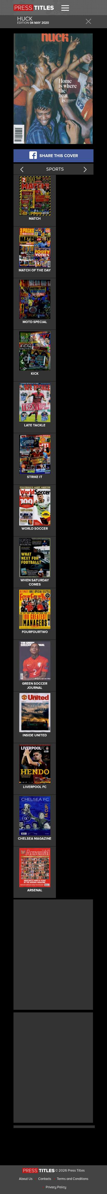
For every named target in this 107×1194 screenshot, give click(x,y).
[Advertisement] (53, 954)
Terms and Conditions (72, 1179)
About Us (25, 1179)
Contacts (44, 1179)
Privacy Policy (56, 1187)
